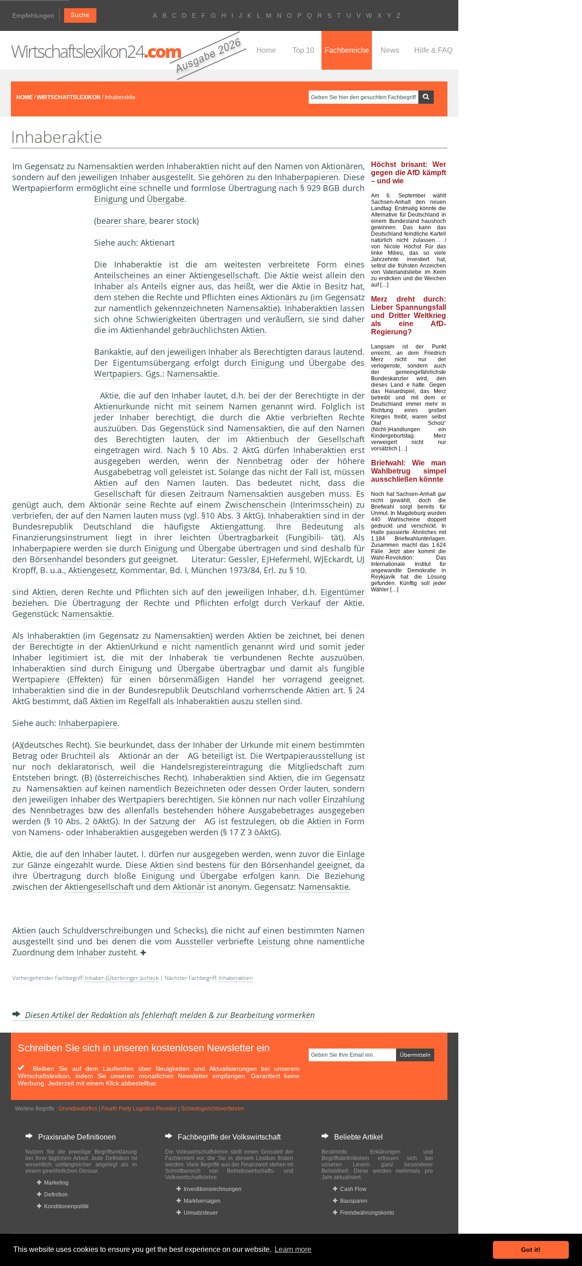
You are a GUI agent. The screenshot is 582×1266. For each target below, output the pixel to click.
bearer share (120, 220)
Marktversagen (201, 1201)
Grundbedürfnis (78, 1108)
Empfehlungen (33, 15)
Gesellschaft (341, 439)
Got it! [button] (531, 1249)
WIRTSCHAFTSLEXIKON (68, 97)
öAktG (104, 821)
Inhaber (135, 176)
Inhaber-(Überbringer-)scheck (122, 978)
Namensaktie (252, 308)
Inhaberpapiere (304, 176)
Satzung (165, 821)
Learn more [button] (293, 1249)
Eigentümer (343, 591)
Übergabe (165, 198)
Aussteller (194, 941)
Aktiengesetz (92, 570)
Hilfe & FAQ (433, 50)
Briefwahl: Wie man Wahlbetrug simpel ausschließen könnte (408, 471)
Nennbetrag (259, 460)
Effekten (85, 679)
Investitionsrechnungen (211, 1189)
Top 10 (303, 50)
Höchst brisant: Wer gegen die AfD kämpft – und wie (408, 173)
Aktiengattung (237, 526)
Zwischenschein (255, 504)
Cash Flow (351, 1189)
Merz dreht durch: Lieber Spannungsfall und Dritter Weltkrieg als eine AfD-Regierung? (408, 315)
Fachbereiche (347, 50)
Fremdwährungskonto (365, 1213)
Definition (54, 1194)
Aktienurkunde (122, 406)
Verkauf (306, 602)
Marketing (55, 1183)
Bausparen (352, 1201)
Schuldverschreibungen (108, 930)
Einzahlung (344, 799)
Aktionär (277, 297)
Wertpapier (115, 373)
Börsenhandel (56, 559)
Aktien (253, 329)
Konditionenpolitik (65, 1206)
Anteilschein (117, 275)
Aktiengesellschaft (223, 275)
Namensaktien (105, 166)
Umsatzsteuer (199, 1213)
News (390, 50)
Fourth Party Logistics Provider (139, 1108)
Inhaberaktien (192, 166)
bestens (211, 864)
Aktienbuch (267, 439)
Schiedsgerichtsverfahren (212, 1108)
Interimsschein (321, 504)
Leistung (274, 941)
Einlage (351, 853)
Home (266, 50)
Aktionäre (339, 166)
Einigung (110, 198)
